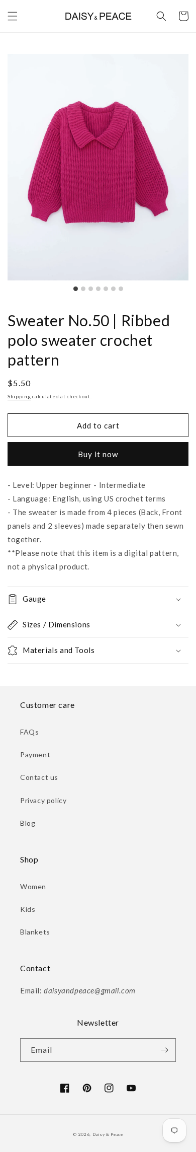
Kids (27, 909)
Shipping (19, 396)
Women (33, 886)
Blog (27, 823)
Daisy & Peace (107, 1134)
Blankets (35, 931)
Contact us (39, 777)
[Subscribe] (164, 1050)
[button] (13, 16)
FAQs (29, 732)
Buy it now (98, 454)
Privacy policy (43, 800)
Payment (35, 754)
